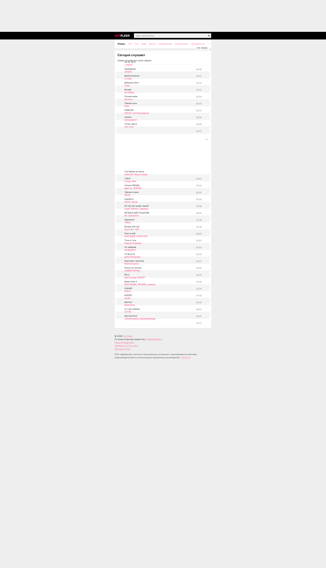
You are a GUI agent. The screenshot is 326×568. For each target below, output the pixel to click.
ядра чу (128, 188)
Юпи (134, 181)
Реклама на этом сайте (126, 345)
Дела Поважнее (132, 256)
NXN (126, 106)
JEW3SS (137, 188)
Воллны (128, 99)
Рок (137, 44)
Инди (143, 44)
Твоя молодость (140, 113)
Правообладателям (124, 342)
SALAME (142, 284)
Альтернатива (165, 44)
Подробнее (185, 357)
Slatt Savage (130, 277)
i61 (125, 215)
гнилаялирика (131, 318)
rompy (127, 181)
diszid (135, 201)
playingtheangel (147, 318)
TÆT (137, 229)
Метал (152, 44)
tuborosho (133, 215)
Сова (127, 85)
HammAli (128, 174)
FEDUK (127, 113)
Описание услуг (123, 349)
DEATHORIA (130, 284)
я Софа (128, 78)
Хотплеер (127, 336)
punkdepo (129, 92)
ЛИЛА (127, 201)
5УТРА (127, 311)
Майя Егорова (131, 263)
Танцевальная (198, 44)
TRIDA (127, 222)
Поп (130, 44)
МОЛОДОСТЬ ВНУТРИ (135, 236)
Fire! (131, 126)
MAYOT (141, 277)
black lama (129, 305)
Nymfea (134, 208)
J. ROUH (128, 65)
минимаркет (130, 120)
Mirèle (127, 195)
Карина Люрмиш (132, 243)
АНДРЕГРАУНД (132, 270)
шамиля (151, 284)
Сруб (127, 208)
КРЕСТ (127, 291)
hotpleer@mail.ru (154, 339)
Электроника (181, 44)
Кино (127, 229)
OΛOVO (128, 71)
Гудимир (143, 208)
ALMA (127, 298)
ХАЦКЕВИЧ (130, 250)
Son (126, 126)
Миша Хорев (140, 174)
